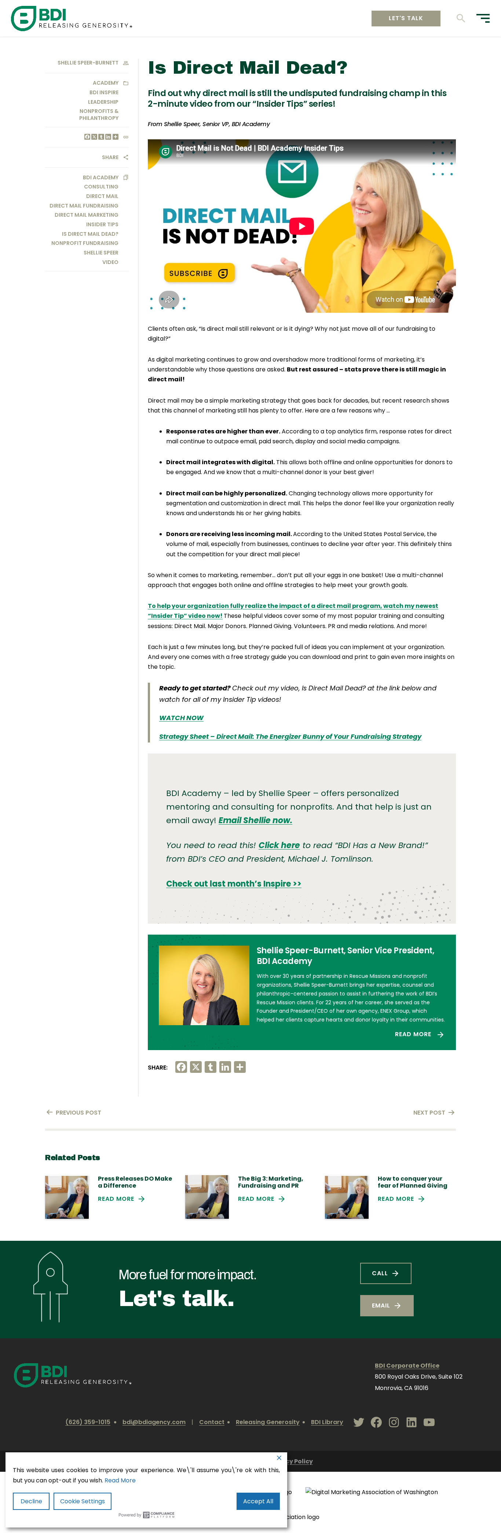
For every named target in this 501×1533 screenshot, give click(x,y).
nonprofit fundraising (84, 243)
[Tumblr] (100, 137)
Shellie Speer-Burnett (88, 62)
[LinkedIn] (107, 137)
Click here (279, 845)
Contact (211, 1422)
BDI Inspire (103, 92)
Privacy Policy (291, 1461)
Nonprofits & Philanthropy (98, 114)
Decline (31, 1501)
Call (380, 1273)
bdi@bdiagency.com (154, 1422)
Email (381, 1305)
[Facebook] (86, 137)
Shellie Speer (101, 252)
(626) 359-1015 (87, 1422)
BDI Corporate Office (407, 1365)
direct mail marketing (86, 215)
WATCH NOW (181, 717)
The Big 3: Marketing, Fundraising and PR (270, 1182)
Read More (414, 1034)
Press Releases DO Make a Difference (135, 1182)
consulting (101, 186)
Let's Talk (406, 18)
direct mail (102, 196)
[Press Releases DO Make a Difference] (67, 1197)
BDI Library (327, 1422)
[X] (93, 137)
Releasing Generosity (268, 1422)
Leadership (103, 102)
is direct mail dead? (90, 234)
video (110, 262)
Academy (105, 83)
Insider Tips (102, 224)
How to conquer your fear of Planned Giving (412, 1182)
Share (110, 157)
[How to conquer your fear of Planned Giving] (347, 1197)
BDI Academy (100, 177)
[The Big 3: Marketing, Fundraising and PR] (207, 1197)
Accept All (258, 1501)
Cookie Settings (82, 1501)
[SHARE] (114, 137)
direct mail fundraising (84, 205)
